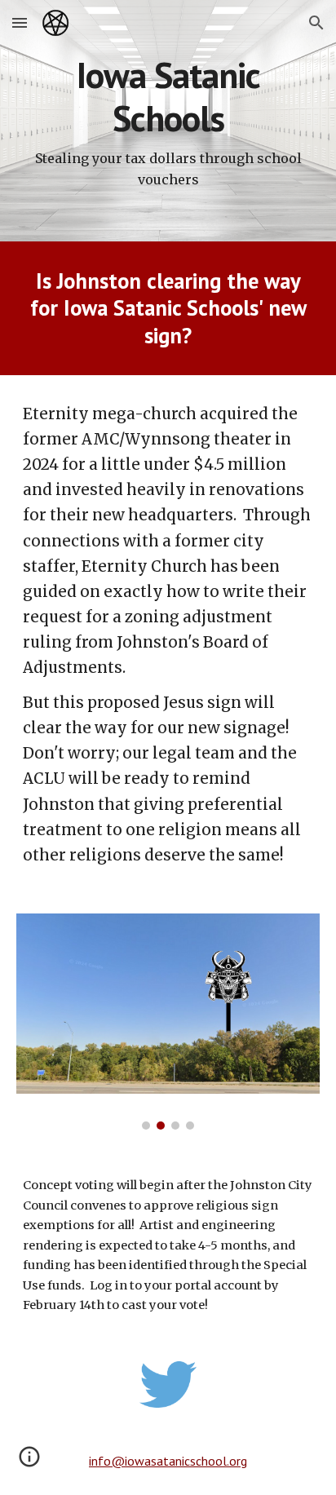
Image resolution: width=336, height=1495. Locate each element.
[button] (19, 22)
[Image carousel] (168, 1021)
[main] (168, 120)
